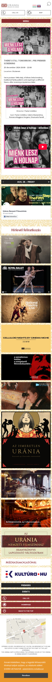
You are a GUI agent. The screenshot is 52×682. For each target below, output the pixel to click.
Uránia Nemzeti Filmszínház (15, 211)
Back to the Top (26, 611)
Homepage (26, 604)
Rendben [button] (26, 675)
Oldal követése (11, 216)
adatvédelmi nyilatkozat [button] (33, 669)
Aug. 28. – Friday (26, 181)
